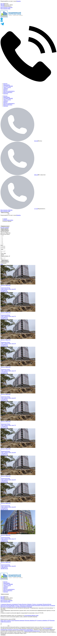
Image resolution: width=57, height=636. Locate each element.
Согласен (3, 634)
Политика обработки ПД (30, 620)
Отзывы (20, 604)
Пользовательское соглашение (48, 605)
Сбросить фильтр (4, 230)
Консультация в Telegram (6, 7)
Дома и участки (7, 87)
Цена (2, 264)
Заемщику (5, 88)
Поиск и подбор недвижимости (19, 606)
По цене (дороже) (5, 227)
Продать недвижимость (9, 91)
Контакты (5, 93)
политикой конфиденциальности (32, 630)
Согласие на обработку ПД (43, 620)
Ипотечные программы (6, 606)
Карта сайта (3, 620)
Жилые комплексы (7, 92)
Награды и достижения (12, 604)
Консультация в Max (5, 8)
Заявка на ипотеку (5, 212)
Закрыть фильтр (4, 229)
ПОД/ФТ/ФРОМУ (10, 605)
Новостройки (6, 84)
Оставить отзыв (10, 620)
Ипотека (5, 83)
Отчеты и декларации (37, 604)
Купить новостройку (8, 220)
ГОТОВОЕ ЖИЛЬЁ (8, 86)
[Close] (1, 623)
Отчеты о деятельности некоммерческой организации (27, 605)
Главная (5, 218)
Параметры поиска (5, 226)
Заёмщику (29, 604)
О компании (3, 604)
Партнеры (29, 606)
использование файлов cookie (31, 615)
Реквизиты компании (19, 620)
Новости (5, 89)
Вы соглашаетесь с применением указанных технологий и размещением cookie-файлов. (26, 629)
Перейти (19, 1)
